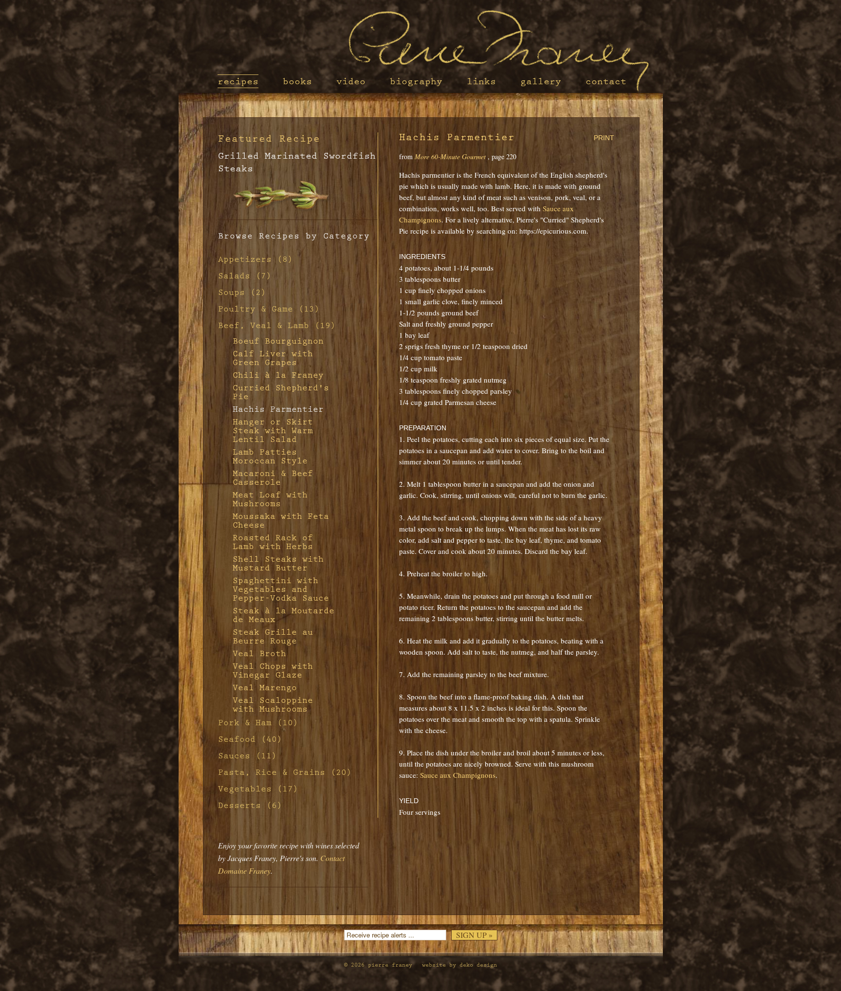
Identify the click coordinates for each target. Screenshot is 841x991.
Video (351, 81)
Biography (416, 81)
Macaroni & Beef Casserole (273, 478)
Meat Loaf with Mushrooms (270, 499)
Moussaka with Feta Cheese (281, 521)
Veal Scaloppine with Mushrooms (273, 705)
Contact (605, 81)
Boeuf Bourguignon (278, 341)
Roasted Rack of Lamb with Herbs (273, 542)
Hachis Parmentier (278, 409)
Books (297, 81)
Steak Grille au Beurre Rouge (273, 636)
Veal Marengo (265, 688)
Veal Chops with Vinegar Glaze (273, 670)
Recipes (238, 81)
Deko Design (478, 965)
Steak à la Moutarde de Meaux (283, 615)
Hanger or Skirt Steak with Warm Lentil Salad (273, 430)
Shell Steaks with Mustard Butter (278, 563)
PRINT (604, 138)
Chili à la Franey (278, 375)
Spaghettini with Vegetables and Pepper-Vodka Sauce (281, 589)
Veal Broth (259, 654)
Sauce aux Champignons (457, 775)
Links (481, 81)
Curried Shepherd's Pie (281, 392)
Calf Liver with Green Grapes (273, 358)
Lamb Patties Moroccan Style (270, 456)
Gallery (540, 81)
